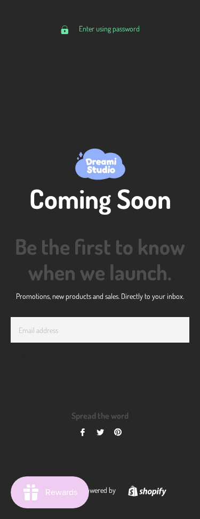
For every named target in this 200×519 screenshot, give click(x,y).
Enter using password (108, 28)
